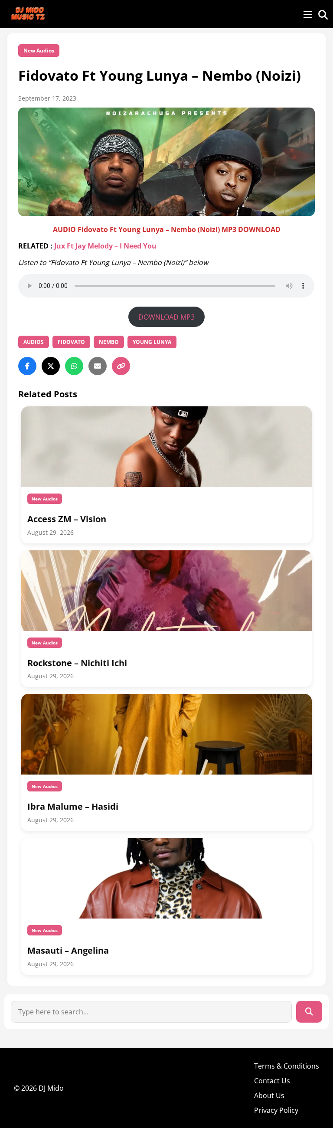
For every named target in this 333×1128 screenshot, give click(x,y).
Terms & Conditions (286, 1066)
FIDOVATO (71, 342)
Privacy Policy (276, 1110)
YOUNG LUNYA (152, 342)
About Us (269, 1095)
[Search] (309, 1012)
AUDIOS (33, 342)
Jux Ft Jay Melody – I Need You (105, 246)
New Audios (38, 50)
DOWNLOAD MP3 (166, 317)
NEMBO (109, 342)
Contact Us (272, 1080)
